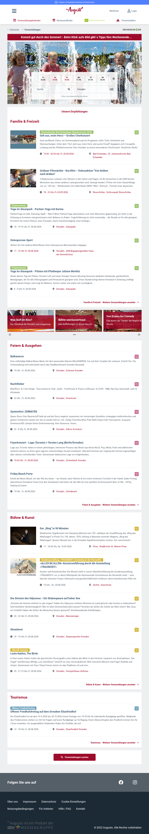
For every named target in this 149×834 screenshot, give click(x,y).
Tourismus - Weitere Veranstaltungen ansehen (113, 742)
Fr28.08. (43, 78)
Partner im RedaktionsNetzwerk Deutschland (76, 2)
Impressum (29, 801)
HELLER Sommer (20, 650)
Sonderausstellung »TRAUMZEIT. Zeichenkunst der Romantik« (71, 560)
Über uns (12, 801)
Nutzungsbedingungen (20, 808)
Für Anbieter (46, 808)
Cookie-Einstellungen (73, 801)
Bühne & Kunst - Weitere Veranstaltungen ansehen (110, 684)
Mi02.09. (102, 78)
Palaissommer (19, 205)
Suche (40, 89)
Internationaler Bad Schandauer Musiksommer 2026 (66, 132)
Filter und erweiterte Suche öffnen (74, 96)
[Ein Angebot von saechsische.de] (132, 29)
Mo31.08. (78, 78)
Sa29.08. (55, 78)
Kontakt (80, 808)
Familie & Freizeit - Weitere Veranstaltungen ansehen (109, 302)
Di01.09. (90, 78)
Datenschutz (48, 801)
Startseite (14, 29)
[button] (14, 11)
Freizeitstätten (128, 20)
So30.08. (67, 78)
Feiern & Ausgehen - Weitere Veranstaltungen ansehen (108, 505)
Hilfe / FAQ (64, 808)
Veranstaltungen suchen (75, 757)
